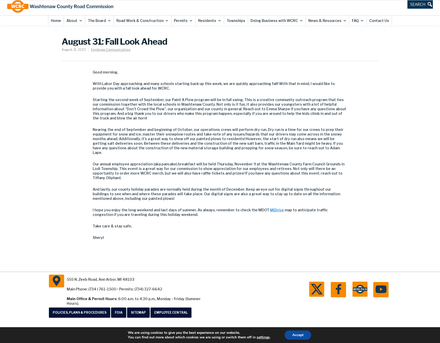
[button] (420, 4)
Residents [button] (207, 20)
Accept (298, 335)
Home (56, 20)
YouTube (381, 289)
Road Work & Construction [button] (139, 20)
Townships (236, 20)
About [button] (71, 20)
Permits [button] (181, 20)
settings (263, 337)
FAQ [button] (355, 20)
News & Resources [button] (324, 20)
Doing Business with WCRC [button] (274, 20)
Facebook (338, 289)
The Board (97, 20)
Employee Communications (110, 50)
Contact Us (379, 20)
